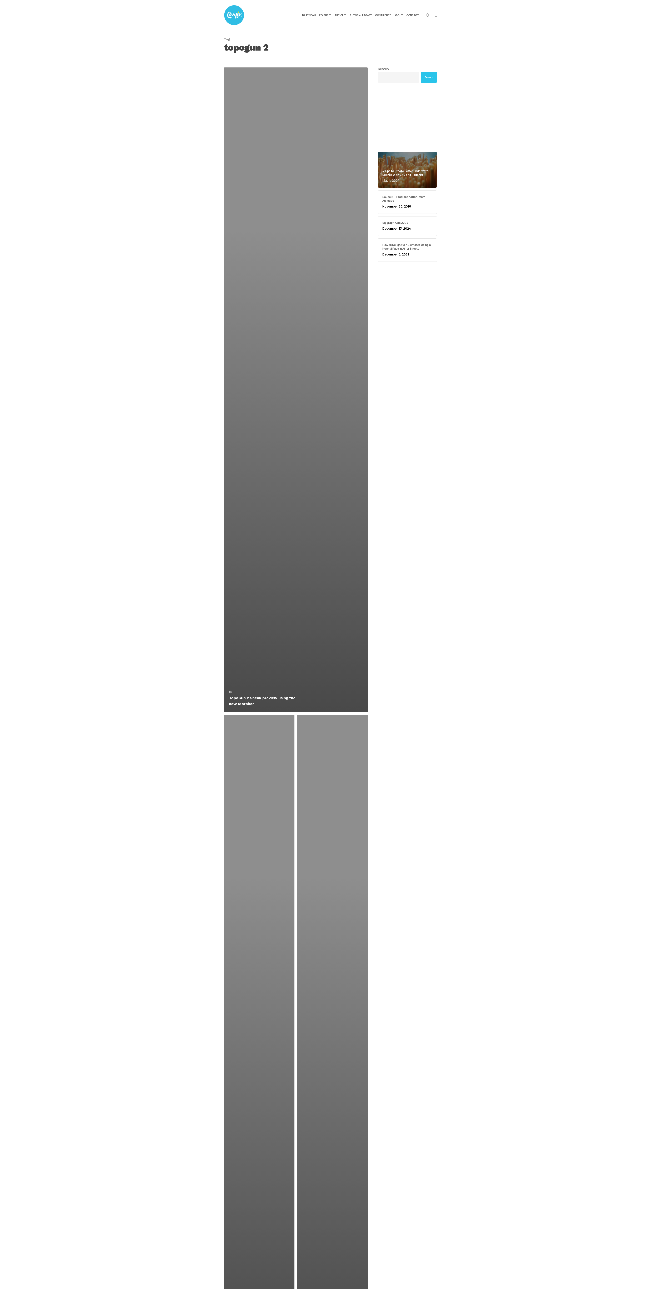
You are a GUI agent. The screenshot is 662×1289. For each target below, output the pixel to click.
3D (230, 691)
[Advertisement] (407, 117)
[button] (436, 15)
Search (383, 69)
